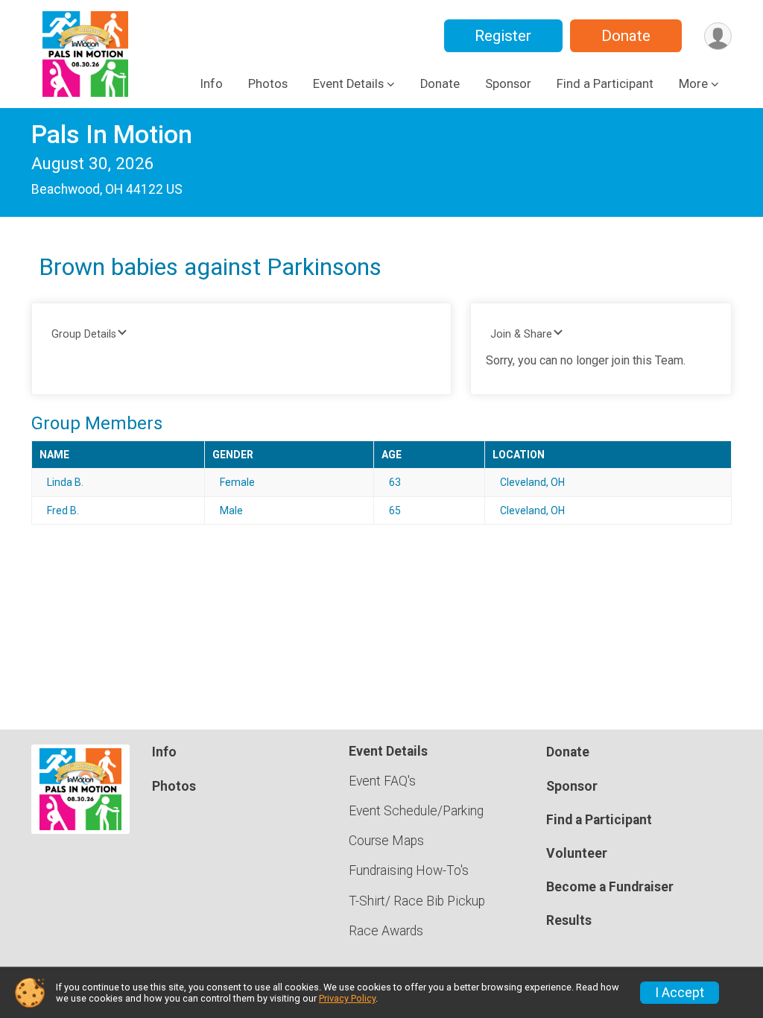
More (693, 84)
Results (569, 920)
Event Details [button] (348, 84)
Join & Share (521, 334)
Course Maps (386, 840)
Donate (625, 36)
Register (503, 36)
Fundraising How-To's (409, 870)
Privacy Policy (347, 998)
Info (211, 84)
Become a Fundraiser (610, 886)
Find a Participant (605, 84)
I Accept (679, 992)
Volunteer (576, 853)
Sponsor (508, 84)
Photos (268, 84)
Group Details (83, 334)
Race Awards (386, 930)
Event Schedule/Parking (416, 810)
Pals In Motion (111, 134)
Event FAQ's (382, 781)
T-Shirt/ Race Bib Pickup (417, 901)
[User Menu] (718, 36)
